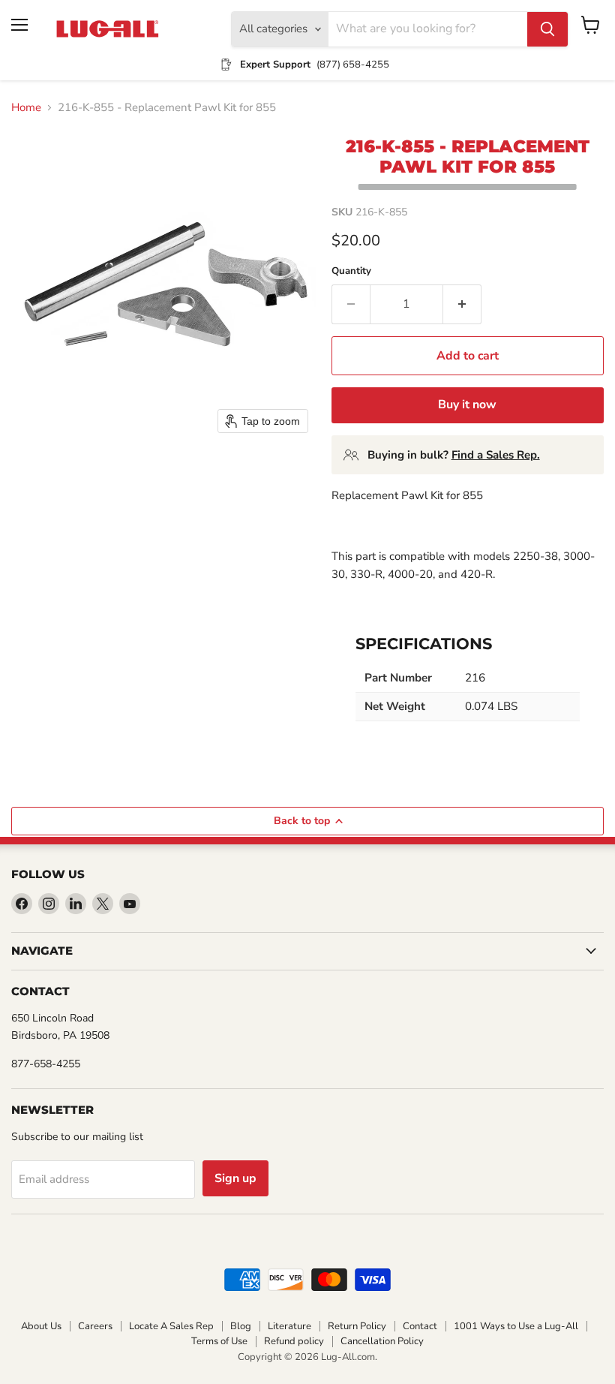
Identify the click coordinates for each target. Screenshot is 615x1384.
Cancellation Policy (382, 1341)
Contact (420, 1326)
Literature (289, 1326)
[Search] (547, 29)
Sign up (235, 1178)
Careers (95, 1326)
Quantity (351, 271)
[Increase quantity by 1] (462, 303)
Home (26, 107)
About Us (41, 1326)
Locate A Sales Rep (171, 1326)
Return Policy (357, 1326)
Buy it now (467, 404)
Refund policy (294, 1341)
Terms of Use (219, 1341)
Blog (240, 1326)
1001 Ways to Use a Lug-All (516, 1326)
